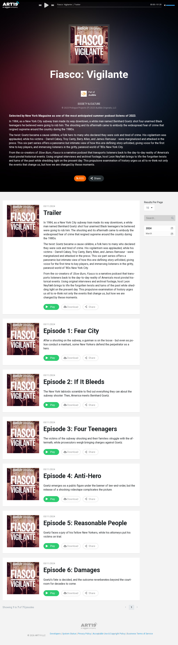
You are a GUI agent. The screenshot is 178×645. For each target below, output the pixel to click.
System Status (69, 633)
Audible (92, 95)
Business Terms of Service (140, 633)
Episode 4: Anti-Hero (72, 476)
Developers (55, 633)
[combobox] (149, 208)
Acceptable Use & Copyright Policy (109, 633)
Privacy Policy (84, 633)
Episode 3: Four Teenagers (80, 429)
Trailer (52, 213)
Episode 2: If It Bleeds (73, 382)
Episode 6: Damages (71, 570)
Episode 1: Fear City (71, 331)
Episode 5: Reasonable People (85, 523)
